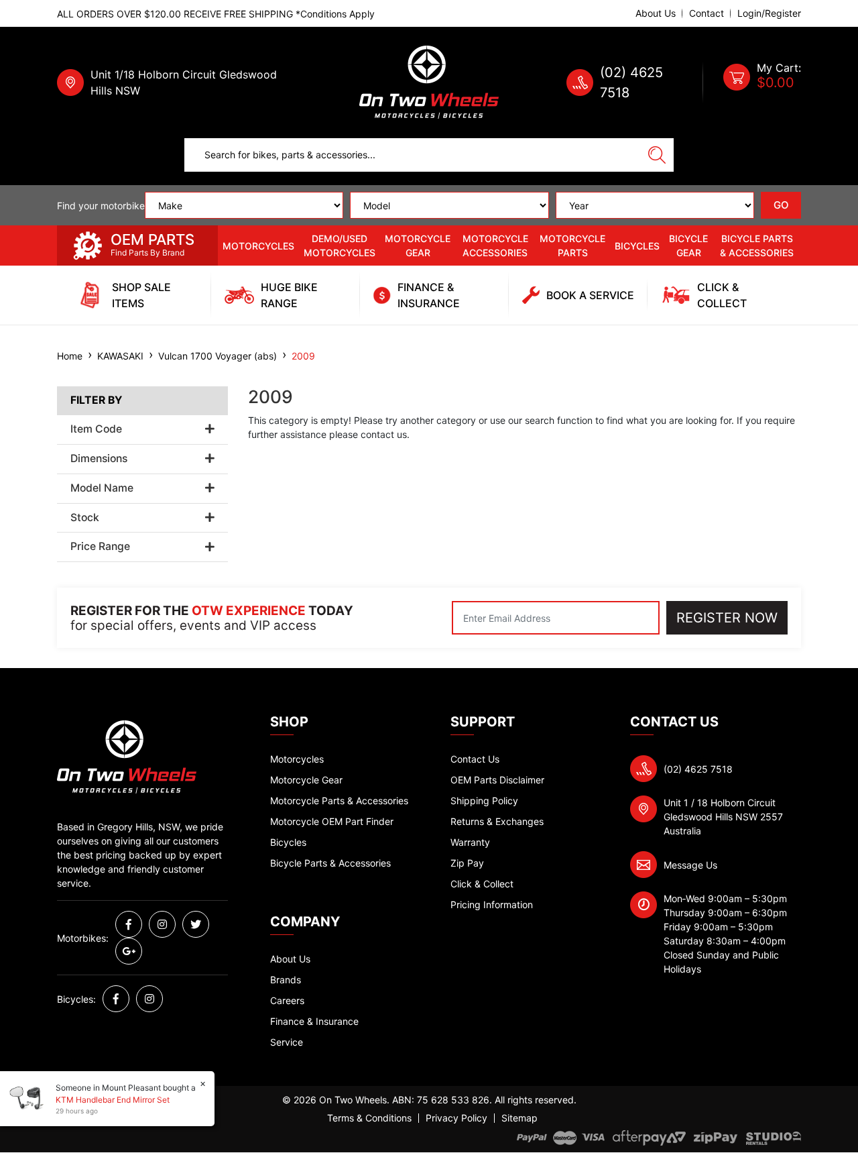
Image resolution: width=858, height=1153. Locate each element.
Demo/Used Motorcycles (339, 245)
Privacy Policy (456, 1118)
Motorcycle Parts (572, 245)
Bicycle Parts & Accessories (757, 245)
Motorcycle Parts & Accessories (339, 800)
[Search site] (657, 155)
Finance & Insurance (314, 1021)
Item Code (96, 429)
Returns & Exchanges (497, 821)
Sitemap (519, 1118)
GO (781, 205)
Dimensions (98, 459)
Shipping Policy (484, 800)
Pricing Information (491, 904)
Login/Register (769, 13)
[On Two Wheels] (429, 81)
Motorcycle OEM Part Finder (331, 821)
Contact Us (474, 759)
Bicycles (637, 246)
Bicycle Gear (688, 245)
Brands (285, 979)
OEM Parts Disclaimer (497, 779)
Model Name (101, 488)
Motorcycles (258, 246)
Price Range (100, 547)
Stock (84, 518)
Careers (287, 1000)
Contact (706, 13)
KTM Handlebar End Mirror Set (113, 1100)
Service (286, 1042)
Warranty (470, 842)
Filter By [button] (96, 400)
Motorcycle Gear (417, 245)
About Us (655, 13)
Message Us (690, 865)
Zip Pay (467, 863)
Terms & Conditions (369, 1118)
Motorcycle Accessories (495, 245)
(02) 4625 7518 (698, 769)
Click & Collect (481, 883)
